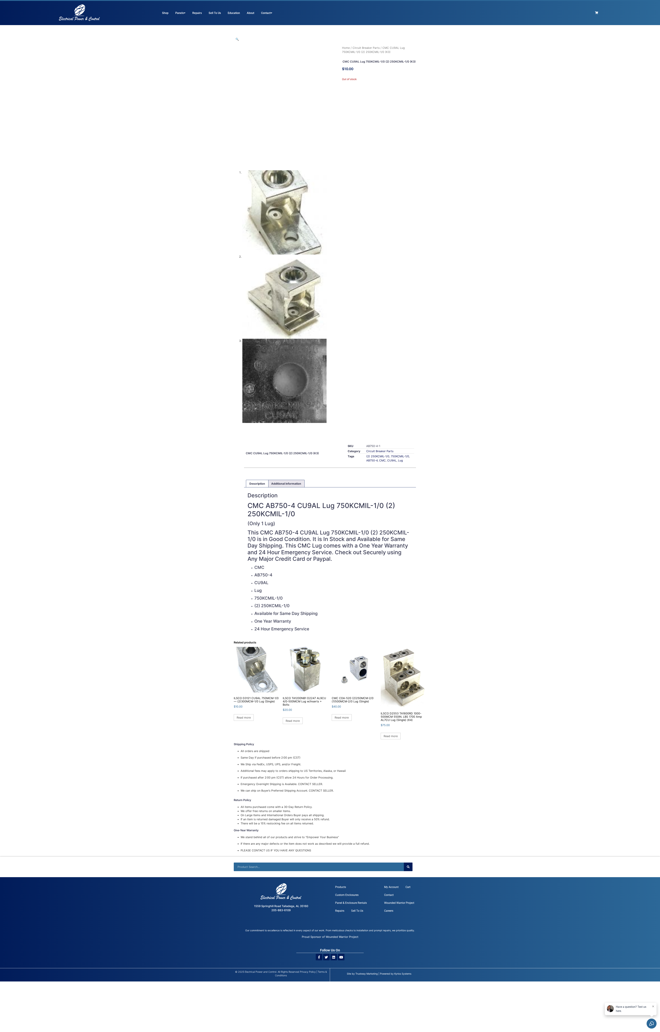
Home (346, 47)
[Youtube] (341, 957)
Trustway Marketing (366, 973)
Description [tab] (257, 483)
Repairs (197, 13)
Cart (407, 887)
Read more (244, 717)
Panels (179, 13)
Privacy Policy (308, 971)
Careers (388, 910)
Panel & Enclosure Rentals (351, 902)
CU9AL (392, 460)
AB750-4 (372, 460)
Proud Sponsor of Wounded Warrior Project (330, 937)
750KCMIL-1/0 (400, 456)
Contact (266, 13)
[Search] (408, 867)
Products (340, 887)
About (250, 13)
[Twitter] (326, 957)
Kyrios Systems (402, 973)
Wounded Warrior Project (399, 902)
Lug (400, 460)
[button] (237, 39)
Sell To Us (215, 13)
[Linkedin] (334, 957)
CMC (382, 460)
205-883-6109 (281, 910)
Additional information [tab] (286, 483)
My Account (391, 887)
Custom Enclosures (347, 895)
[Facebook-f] (319, 957)
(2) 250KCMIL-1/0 (377, 456)
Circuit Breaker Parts (366, 47)
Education (234, 13)
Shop (165, 13)
